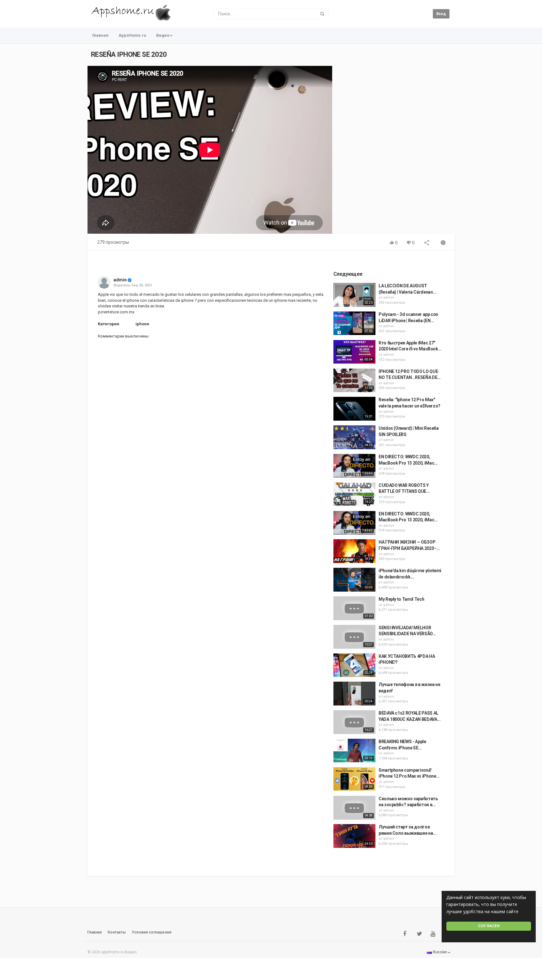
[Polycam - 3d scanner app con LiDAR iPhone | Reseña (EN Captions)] (354, 323)
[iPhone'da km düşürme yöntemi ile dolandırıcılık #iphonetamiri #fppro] (354, 580)
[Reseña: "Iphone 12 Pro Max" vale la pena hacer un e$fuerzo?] (354, 409)
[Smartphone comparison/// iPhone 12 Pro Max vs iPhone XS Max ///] (354, 779)
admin (120, 279)
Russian (440, 952)
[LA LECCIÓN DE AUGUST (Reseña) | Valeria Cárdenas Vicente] (354, 295)
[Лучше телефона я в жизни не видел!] (354, 693)
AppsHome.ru (132, 35)
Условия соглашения (151, 932)
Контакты (117, 932)
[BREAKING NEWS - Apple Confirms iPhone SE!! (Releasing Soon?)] (354, 751)
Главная (100, 35)
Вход (441, 14)
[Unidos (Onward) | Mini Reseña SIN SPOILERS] (354, 437)
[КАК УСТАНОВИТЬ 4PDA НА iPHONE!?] (354, 665)
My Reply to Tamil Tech (401, 599)
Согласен (489, 926)
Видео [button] (162, 35)
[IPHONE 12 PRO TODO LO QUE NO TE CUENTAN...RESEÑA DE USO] (354, 380)
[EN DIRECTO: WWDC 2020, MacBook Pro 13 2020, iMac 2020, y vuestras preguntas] (354, 466)
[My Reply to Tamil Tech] (354, 608)
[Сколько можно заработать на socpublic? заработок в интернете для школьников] (354, 808)
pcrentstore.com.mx (116, 312)
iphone (142, 324)
